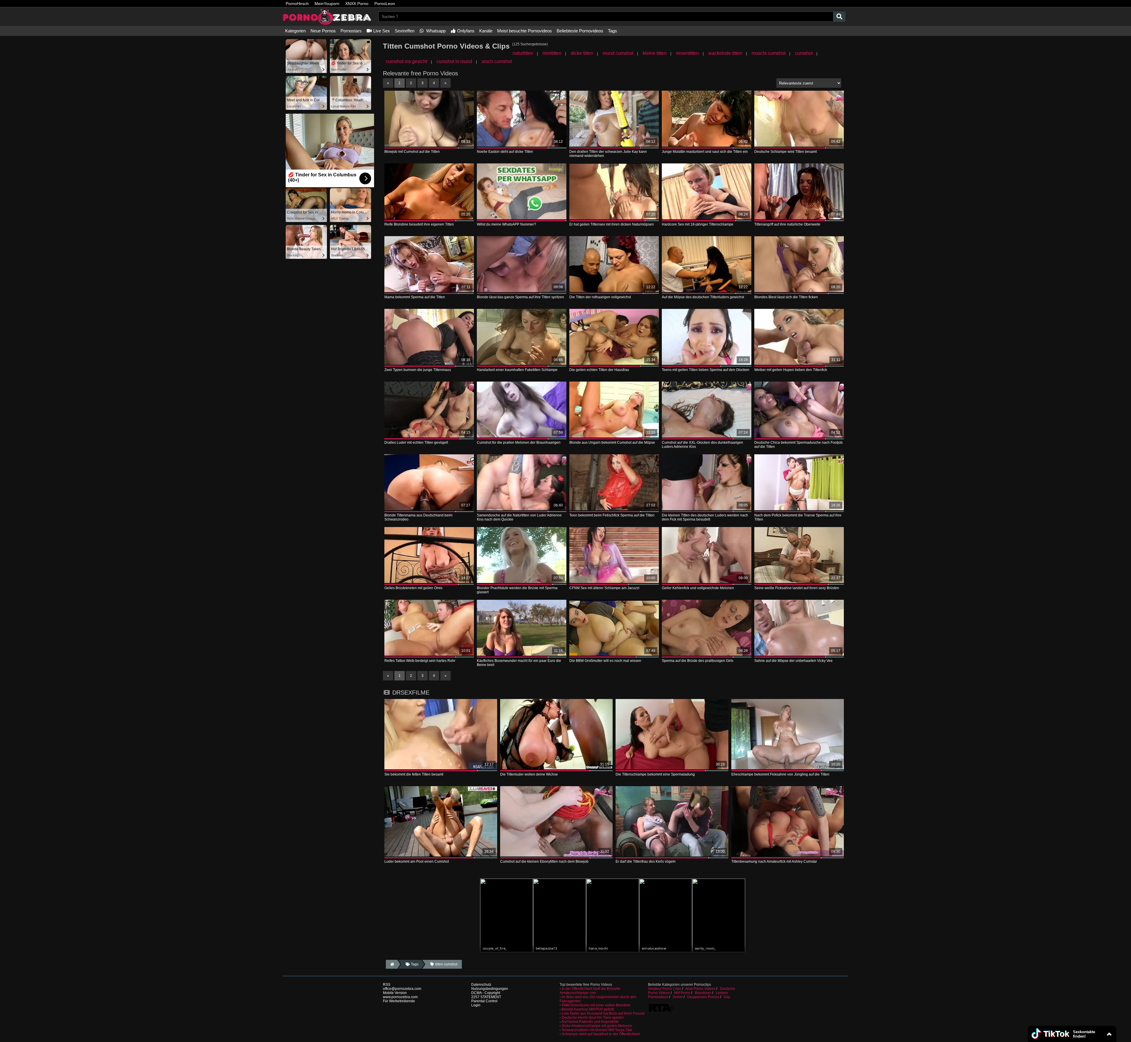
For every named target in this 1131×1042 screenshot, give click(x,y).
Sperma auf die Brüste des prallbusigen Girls (697, 661)
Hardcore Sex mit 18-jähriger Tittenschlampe (697, 224)
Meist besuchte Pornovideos (524, 30)
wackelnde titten (725, 53)
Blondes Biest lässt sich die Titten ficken (786, 297)
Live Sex (381, 30)
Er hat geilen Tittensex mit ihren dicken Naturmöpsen (611, 224)
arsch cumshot (497, 61)
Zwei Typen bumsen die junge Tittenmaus (417, 370)
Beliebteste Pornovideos (580, 30)
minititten (552, 53)
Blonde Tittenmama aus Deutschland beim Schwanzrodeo (418, 517)
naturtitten (522, 53)
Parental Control (484, 1001)
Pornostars (351, 30)
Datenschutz (481, 985)
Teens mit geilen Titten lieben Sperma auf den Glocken (705, 370)
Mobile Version (395, 993)
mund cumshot (618, 53)
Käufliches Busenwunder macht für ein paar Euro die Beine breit (519, 663)
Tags (612, 30)
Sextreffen (404, 30)
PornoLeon (384, 3)
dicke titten (582, 53)
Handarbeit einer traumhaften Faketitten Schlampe (517, 370)
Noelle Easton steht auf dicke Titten (505, 152)
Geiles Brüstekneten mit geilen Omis (413, 588)
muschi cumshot (769, 53)
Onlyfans (465, 30)
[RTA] (661, 1011)
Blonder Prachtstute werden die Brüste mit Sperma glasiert (517, 590)
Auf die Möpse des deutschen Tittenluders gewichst (703, 297)
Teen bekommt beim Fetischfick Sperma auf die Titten (611, 515)
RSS (386, 985)
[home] (391, 964)
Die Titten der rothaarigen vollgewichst (600, 297)
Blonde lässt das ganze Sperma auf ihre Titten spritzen (520, 297)
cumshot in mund (454, 61)
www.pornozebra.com (400, 997)
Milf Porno (682, 993)
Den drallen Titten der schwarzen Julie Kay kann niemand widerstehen (608, 154)
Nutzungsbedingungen (489, 989)
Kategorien (295, 30)
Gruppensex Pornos (703, 997)
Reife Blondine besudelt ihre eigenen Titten (419, 224)
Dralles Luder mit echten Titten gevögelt (416, 442)
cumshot (804, 53)
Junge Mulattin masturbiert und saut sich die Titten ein (705, 152)
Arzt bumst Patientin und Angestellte (590, 1022)
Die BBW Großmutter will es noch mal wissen (605, 661)
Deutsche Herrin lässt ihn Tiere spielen (593, 1018)
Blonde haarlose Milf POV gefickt (588, 1009)
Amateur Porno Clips (664, 989)
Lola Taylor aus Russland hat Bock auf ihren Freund (603, 1013)
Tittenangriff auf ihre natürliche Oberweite (787, 224)
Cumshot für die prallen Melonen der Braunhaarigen (518, 442)
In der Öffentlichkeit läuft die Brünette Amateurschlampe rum (590, 991)
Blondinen (703, 993)
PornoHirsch (297, 3)
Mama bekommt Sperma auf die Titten (414, 297)
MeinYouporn (327, 3)
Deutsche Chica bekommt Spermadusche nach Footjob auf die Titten (798, 444)
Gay (727, 997)
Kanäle (485, 30)
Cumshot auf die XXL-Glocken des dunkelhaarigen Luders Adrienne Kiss (702, 444)
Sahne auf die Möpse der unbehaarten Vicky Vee (793, 661)
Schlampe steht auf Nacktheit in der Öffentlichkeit (601, 1034)
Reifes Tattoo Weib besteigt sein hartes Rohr (419, 661)
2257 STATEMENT (486, 997)
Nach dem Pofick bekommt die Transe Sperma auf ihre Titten (797, 517)
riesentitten (687, 53)
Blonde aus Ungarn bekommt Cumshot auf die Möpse (612, 442)
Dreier (678, 997)
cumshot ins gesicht (406, 61)
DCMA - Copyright (485, 993)
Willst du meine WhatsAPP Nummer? (506, 224)
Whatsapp (435, 30)
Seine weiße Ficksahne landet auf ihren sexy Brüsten (796, 588)
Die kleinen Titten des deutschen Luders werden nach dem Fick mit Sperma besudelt (705, 517)
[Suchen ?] (839, 16)
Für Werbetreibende (399, 1001)
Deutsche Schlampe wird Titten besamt (785, 152)
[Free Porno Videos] (327, 24)
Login (475, 1005)
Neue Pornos (323, 30)
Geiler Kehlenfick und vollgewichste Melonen (698, 588)
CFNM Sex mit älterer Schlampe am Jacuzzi (604, 588)
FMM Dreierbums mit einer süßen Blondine (596, 1005)
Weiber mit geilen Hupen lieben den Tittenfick (790, 370)
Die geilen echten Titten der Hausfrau (599, 370)
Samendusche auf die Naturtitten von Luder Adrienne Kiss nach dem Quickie (519, 517)
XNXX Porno (356, 3)
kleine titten (655, 53)
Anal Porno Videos (700, 989)
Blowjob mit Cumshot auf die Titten (412, 152)
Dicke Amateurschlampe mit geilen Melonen (597, 1026)
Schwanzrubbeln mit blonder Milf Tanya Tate (597, 1030)
